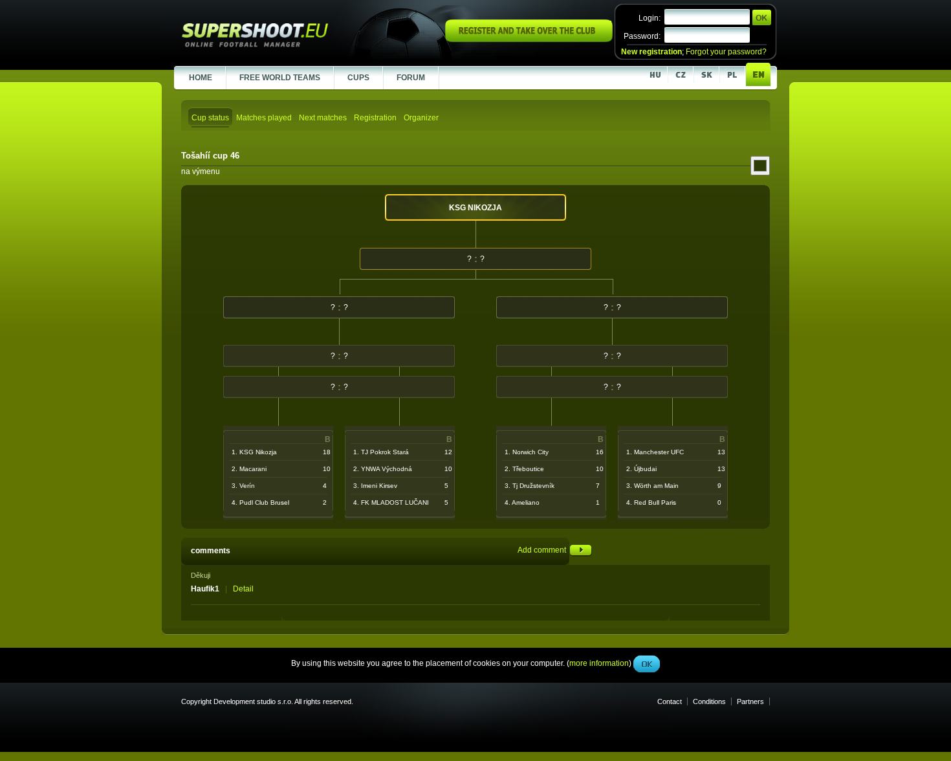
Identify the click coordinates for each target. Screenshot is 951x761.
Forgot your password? (726, 51)
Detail (243, 588)
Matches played (264, 117)
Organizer (421, 117)
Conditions (709, 701)
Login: (650, 18)
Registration (375, 117)
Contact (669, 701)
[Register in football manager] (529, 39)
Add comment (544, 550)
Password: (642, 36)
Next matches (323, 117)
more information (599, 290)
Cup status (210, 117)
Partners (750, 701)
